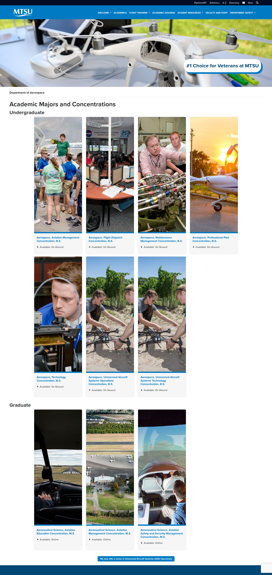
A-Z (224, 2)
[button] (256, 2)
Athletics (214, 2)
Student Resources (189, 12)
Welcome (103, 12)
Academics (120, 12)
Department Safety (242, 12)
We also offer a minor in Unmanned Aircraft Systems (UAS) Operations (136, 558)
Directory (234, 2)
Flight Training (138, 12)
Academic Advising (163, 12)
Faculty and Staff (217, 12)
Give (250, 2)
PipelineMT (200, 2)
